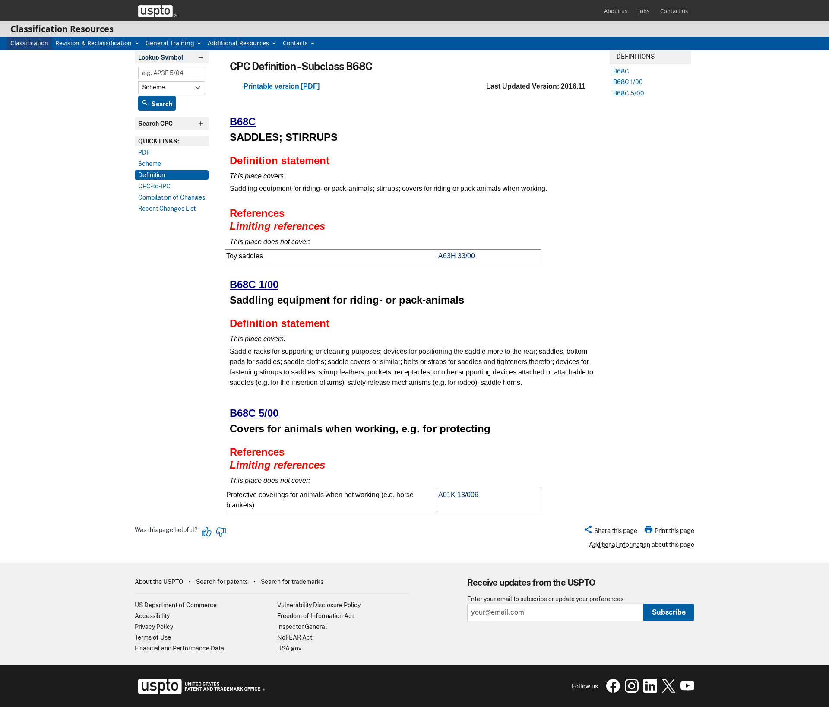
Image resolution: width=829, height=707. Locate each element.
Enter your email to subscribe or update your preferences (545, 599)
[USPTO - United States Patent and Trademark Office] (200, 691)
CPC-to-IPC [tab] (154, 186)
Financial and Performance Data (179, 648)
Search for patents (222, 581)
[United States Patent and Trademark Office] (157, 11)
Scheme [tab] (149, 163)
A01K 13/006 (458, 494)
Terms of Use (153, 637)
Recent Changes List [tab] (167, 208)
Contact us (674, 11)
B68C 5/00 (254, 413)
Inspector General (302, 626)
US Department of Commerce (176, 605)
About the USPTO (159, 581)
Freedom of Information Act (315, 615)
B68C (243, 121)
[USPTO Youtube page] (685, 690)
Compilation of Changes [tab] (171, 197)
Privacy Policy (154, 626)
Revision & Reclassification (94, 43)
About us (615, 11)
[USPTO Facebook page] (612, 690)
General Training (171, 43)
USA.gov (289, 648)
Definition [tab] (151, 174)
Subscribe (669, 612)
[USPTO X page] (667, 690)
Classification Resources (62, 29)
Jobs (643, 11)
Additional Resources (239, 43)
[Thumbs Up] (207, 532)
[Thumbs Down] (220, 532)
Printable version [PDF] (282, 86)
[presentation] (172, 141)
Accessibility (152, 615)
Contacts (296, 43)
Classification (29, 43)
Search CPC (155, 123)
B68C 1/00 (254, 284)
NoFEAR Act (294, 637)
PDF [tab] (144, 152)
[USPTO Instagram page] (630, 690)
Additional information (619, 544)
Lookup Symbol (161, 57)
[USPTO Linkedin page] (649, 690)
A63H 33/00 (456, 256)
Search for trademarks (292, 581)
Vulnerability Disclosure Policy (319, 605)
